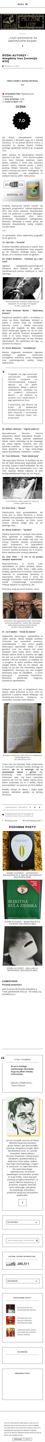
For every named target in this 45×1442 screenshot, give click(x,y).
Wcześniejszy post (31, 820)
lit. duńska (26, 815)
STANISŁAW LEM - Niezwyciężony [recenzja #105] (25, 1320)
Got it (28, 1439)
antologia (12, 815)
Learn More (18, 1439)
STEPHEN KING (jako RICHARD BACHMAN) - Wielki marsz (27, 1332)
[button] (22, 3)
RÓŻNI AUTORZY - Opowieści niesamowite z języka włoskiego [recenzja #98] (22, 875)
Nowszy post (11, 820)
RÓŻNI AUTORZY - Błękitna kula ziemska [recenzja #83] (22, 923)
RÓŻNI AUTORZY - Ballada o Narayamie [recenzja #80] (22, 969)
